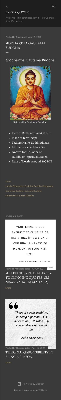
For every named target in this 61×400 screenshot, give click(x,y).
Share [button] (8, 181)
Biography (18, 186)
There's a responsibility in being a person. (29, 354)
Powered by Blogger (33, 383)
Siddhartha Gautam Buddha (19, 195)
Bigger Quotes (17, 12)
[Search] (54, 5)
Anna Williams (40, 390)
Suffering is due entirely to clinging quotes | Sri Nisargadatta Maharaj (28, 277)
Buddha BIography (43, 186)
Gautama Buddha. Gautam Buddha (23, 191)
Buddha (29, 186)
